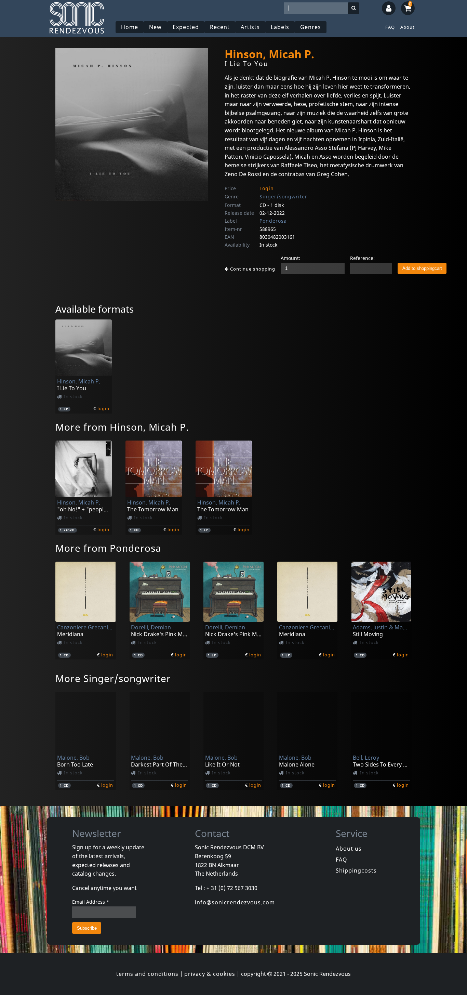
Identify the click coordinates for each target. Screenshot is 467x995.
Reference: (362, 258)
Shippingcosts (356, 870)
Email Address (90, 902)
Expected (186, 27)
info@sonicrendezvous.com (235, 902)
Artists (250, 27)
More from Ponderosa (108, 547)
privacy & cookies (209, 974)
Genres (310, 27)
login (103, 408)
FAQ (390, 27)
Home (129, 27)
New (155, 27)
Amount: (290, 258)
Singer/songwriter (283, 196)
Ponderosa (273, 221)
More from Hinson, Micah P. (122, 426)
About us (349, 848)
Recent (220, 27)
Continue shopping (252, 269)
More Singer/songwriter (113, 678)
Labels (280, 27)
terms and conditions (147, 974)
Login (266, 188)
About (407, 27)
